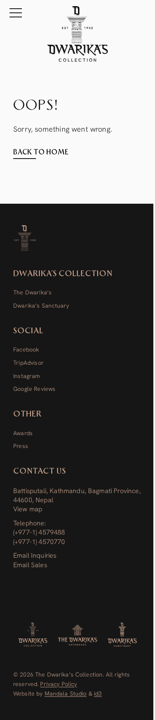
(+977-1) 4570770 (39, 541)
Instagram (26, 376)
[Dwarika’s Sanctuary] (122, 635)
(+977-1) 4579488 (39, 532)
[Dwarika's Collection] (33, 635)
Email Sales (30, 565)
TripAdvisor (28, 362)
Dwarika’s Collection (62, 274)
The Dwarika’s (32, 292)
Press (20, 446)
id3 (98, 693)
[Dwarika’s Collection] (25, 238)
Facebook (26, 349)
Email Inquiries (34, 555)
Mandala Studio (66, 693)
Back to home (41, 152)
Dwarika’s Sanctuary (41, 305)
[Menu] (14, 12)
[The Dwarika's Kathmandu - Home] (77, 34)
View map (27, 509)
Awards (23, 433)
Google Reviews (34, 389)
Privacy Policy (58, 684)
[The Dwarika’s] (78, 635)
